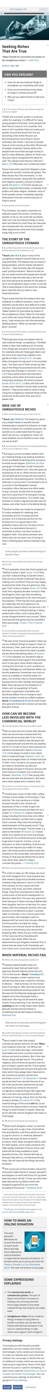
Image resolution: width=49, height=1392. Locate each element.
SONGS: (8, 65)
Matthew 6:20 (9, 1015)
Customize (30, 1387)
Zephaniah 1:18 (33, 1078)
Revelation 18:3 (17, 184)
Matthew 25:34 (34, 1187)
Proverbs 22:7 (29, 831)
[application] (24, 13)
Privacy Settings (19, 1380)
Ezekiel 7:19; (19, 1078)
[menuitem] (4, 3)
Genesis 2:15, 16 (27, 358)
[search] (46, 3)
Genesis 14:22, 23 (34, 756)
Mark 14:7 (8, 164)
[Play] (2, 13)
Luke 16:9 (7, 1050)
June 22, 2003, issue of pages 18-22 (18, 1212)
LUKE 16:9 (33, 60)
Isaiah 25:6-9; (9, 383)
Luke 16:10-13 (34, 414)
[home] (4, 3)
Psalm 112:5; (27, 622)
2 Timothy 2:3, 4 (18, 812)
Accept (7, 1387)
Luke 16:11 (36, 588)
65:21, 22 (20, 383)
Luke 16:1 (32, 1197)
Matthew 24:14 (34, 463)
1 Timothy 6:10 (31, 863)
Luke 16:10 (33, 572)
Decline (17, 1387)
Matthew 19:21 (19, 775)
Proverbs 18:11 (27, 1100)
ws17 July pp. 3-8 (18, 9)
